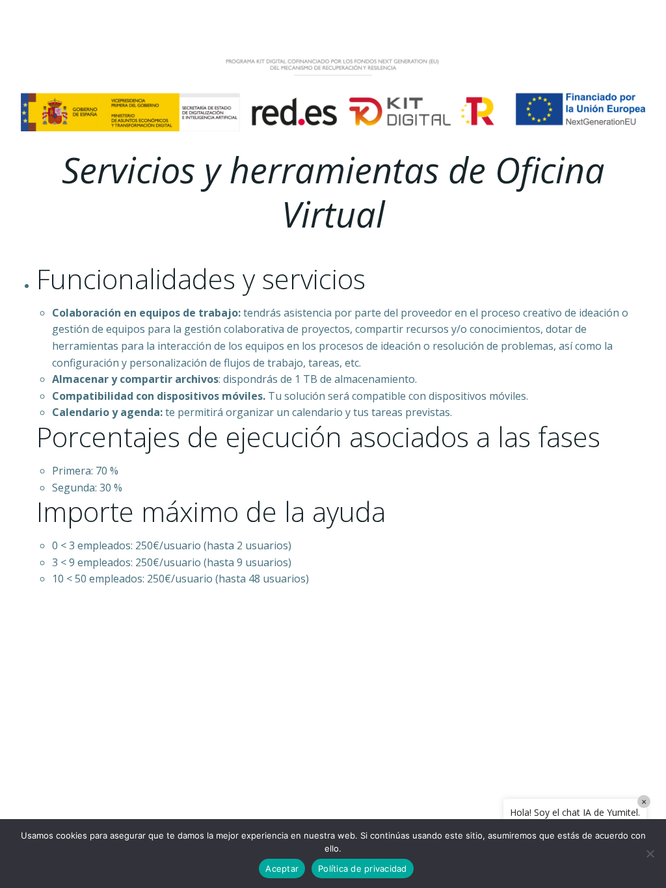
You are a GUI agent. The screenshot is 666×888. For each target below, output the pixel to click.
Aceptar (282, 868)
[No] (649, 853)
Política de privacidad (362, 868)
